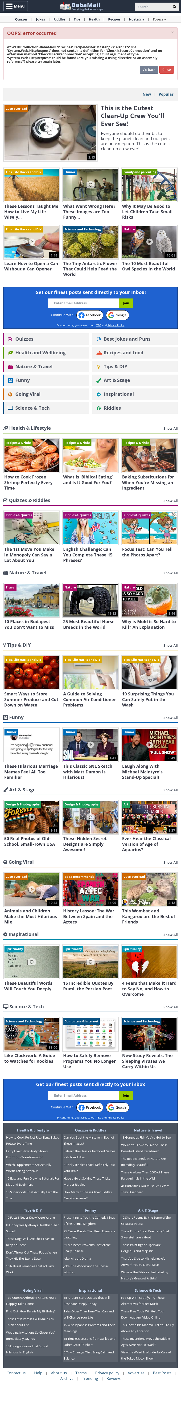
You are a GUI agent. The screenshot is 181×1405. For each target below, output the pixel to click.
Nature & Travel (33, 366)
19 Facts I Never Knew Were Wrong (30, 1217)
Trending (90, 1378)
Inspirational (118, 394)
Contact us (16, 1373)
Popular (166, 94)
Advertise (136, 1373)
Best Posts (162, 1373)
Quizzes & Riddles (90, 1130)
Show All (171, 428)
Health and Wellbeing (40, 352)
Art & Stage (116, 380)
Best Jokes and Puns (127, 339)
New (147, 94)
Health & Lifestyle (33, 1130)
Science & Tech (32, 408)
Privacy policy (107, 1373)
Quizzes (23, 339)
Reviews (114, 1378)
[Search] (174, 7)
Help (38, 1373)
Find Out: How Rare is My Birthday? (31, 1311)
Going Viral (27, 394)
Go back (149, 69)
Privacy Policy (115, 325)
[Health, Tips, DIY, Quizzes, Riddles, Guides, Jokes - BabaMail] (82, 6)
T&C (98, 325)
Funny (22, 380)
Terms (81, 1373)
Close (166, 69)
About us (59, 1373)
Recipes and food (123, 352)
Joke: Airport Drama (77, 1258)
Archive (67, 1378)
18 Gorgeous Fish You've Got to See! (146, 1137)
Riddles (112, 408)
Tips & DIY (115, 366)
